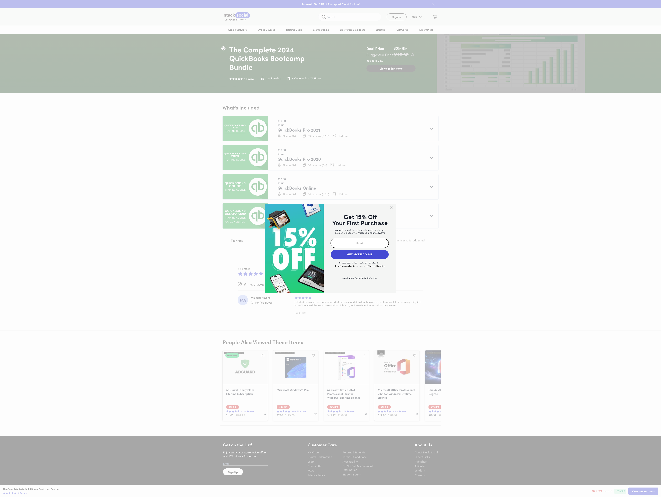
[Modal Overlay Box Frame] (330, 248)
